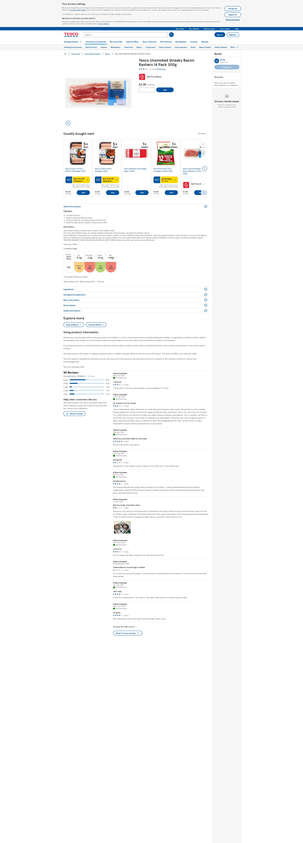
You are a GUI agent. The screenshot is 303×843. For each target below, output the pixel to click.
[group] (77, 168)
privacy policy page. (78, 10)
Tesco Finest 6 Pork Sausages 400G (103, 169)
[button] (180, 28)
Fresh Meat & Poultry (92, 54)
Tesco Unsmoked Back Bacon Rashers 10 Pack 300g (193, 171)
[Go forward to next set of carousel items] (204, 168)
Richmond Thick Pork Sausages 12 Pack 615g (163, 169)
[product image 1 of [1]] (98, 93)
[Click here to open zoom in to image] (68, 123)
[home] (65, 54)
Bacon (107, 54)
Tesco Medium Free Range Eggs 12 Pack (135, 169)
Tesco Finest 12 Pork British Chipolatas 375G (75, 169)
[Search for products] (171, 34)
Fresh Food (75, 54)
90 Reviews (161, 69)
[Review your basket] (216, 61)
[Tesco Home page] (71, 35)
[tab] (122, 527)
